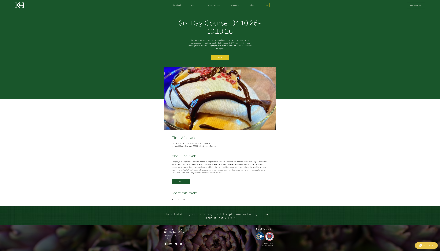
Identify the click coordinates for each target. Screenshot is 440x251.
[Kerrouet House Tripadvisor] (171, 244)
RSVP (220, 57)
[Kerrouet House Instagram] (181, 244)
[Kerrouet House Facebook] (165, 244)
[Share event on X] (178, 199)
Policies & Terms (268, 243)
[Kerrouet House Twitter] (176, 244)
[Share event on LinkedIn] (184, 199)
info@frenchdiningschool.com (174, 238)
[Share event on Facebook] (173, 199)
